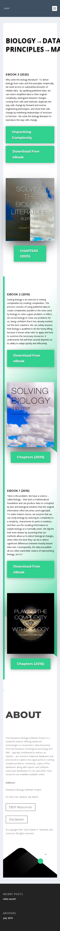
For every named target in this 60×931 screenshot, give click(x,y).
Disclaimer (16, 819)
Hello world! (9, 899)
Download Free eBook (25, 154)
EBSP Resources (20, 807)
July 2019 (8, 918)
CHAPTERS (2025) (29, 253)
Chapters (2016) (30, 664)
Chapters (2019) (30, 457)
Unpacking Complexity (22, 135)
